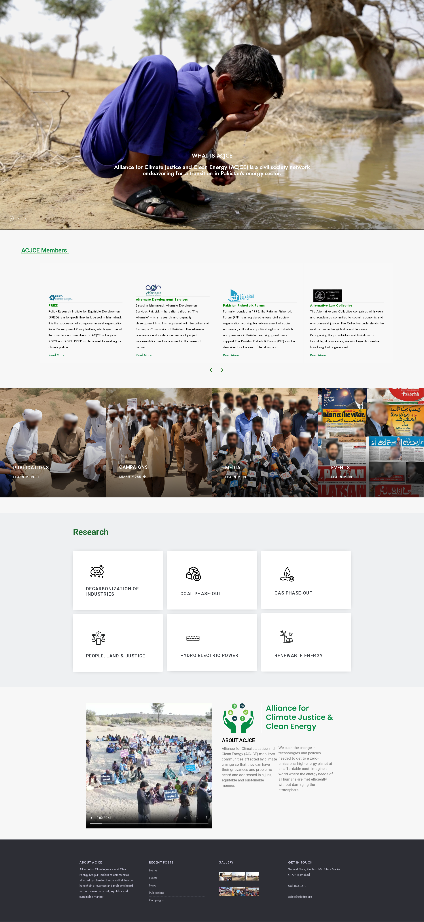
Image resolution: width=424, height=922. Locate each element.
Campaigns (156, 900)
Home (153, 870)
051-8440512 (297, 886)
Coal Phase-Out (201, 593)
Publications (156, 892)
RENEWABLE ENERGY (298, 655)
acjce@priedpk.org (300, 896)
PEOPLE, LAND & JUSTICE (115, 656)
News (152, 885)
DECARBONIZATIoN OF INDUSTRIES (112, 591)
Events (153, 878)
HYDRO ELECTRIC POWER (209, 655)
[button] (211, 370)
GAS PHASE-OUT (293, 593)
